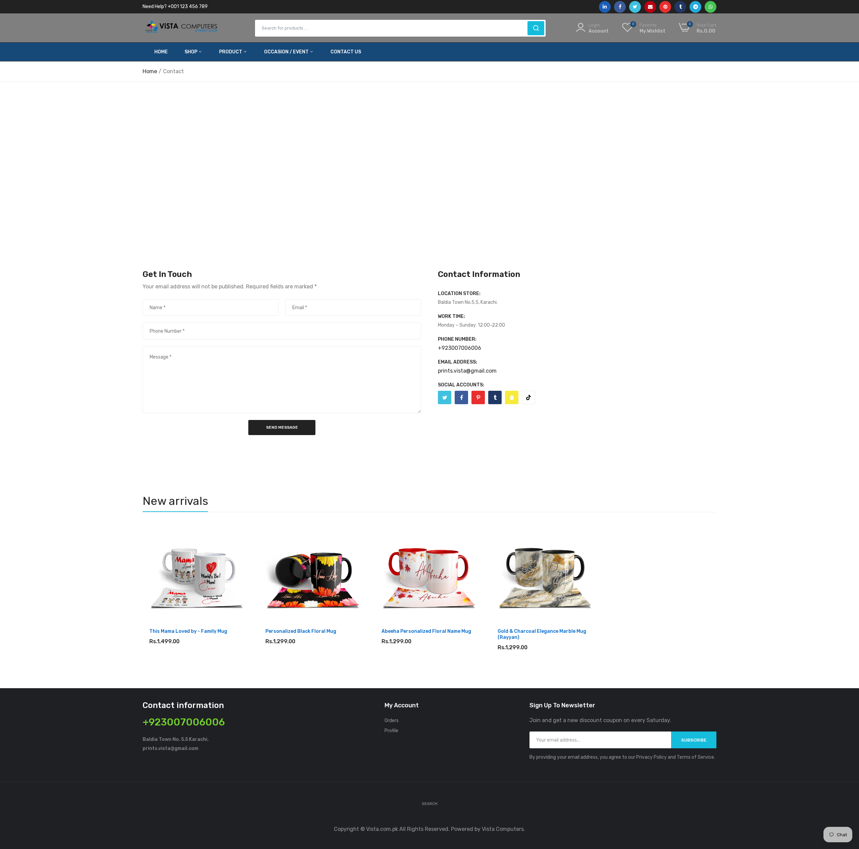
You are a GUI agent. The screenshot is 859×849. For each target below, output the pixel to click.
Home (161, 52)
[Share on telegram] (695, 7)
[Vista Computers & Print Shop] (182, 28)
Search (430, 803)
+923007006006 (459, 348)
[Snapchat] (511, 397)
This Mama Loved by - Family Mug (188, 631)
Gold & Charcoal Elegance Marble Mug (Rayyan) (542, 634)
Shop (191, 52)
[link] (239, 533)
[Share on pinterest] (665, 7)
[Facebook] (461, 397)
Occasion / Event (287, 52)
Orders (392, 720)
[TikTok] (528, 397)
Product (231, 52)
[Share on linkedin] (605, 7)
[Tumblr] (495, 397)
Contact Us (346, 52)
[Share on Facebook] (620, 7)
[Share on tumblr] (680, 7)
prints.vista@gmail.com (467, 371)
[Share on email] (650, 7)
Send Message (282, 427)
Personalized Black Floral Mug (300, 631)
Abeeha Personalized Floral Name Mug (426, 631)
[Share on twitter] (635, 7)
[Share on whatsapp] (710, 7)
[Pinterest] (478, 397)
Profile (391, 731)
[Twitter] (444, 397)
